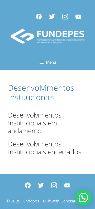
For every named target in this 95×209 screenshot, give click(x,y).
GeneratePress (74, 200)
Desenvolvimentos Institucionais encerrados (44, 147)
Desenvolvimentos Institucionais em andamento (34, 122)
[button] (83, 197)
